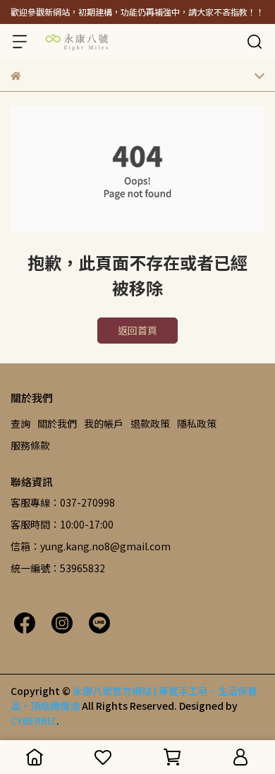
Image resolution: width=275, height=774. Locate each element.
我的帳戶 (103, 423)
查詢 (20, 423)
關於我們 (57, 423)
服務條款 (30, 445)
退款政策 (150, 423)
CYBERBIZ (33, 720)
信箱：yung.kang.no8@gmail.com (91, 546)
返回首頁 (137, 330)
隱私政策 (196, 423)
